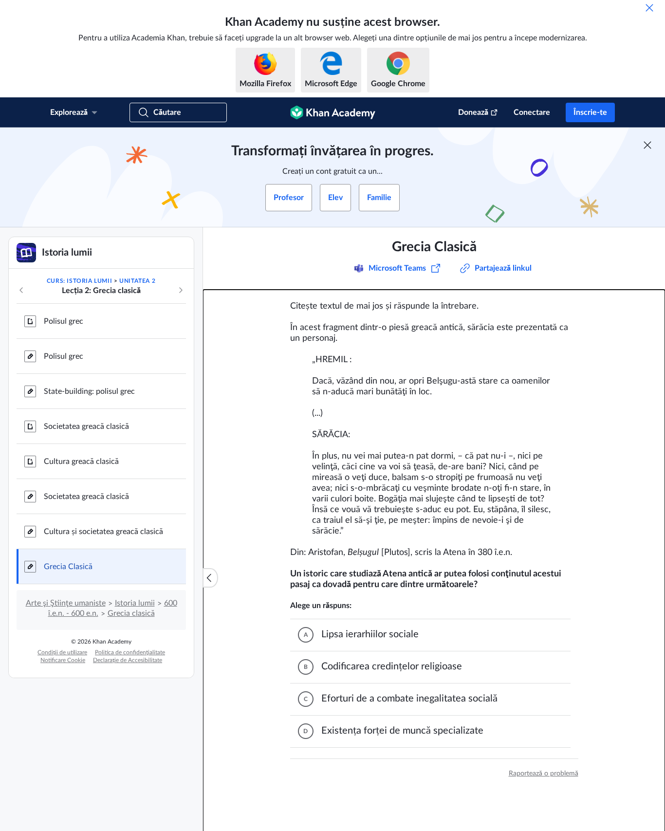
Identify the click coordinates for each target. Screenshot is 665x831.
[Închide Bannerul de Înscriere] (647, 145)
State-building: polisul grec (89, 391)
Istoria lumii (135, 603)
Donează (473, 112)
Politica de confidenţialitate (130, 652)
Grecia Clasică (68, 567)
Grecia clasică (131, 613)
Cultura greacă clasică (81, 461)
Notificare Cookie (62, 660)
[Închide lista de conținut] (210, 578)
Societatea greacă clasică (86, 426)
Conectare (532, 112)
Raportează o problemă (543, 773)
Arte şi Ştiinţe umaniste (66, 603)
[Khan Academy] (332, 112)
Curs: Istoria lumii (79, 281)
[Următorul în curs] (180, 290)
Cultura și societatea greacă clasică (103, 532)
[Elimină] (649, 8)
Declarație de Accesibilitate (127, 660)
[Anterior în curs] (21, 290)
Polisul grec (63, 321)
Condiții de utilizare (62, 652)
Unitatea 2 (137, 281)
